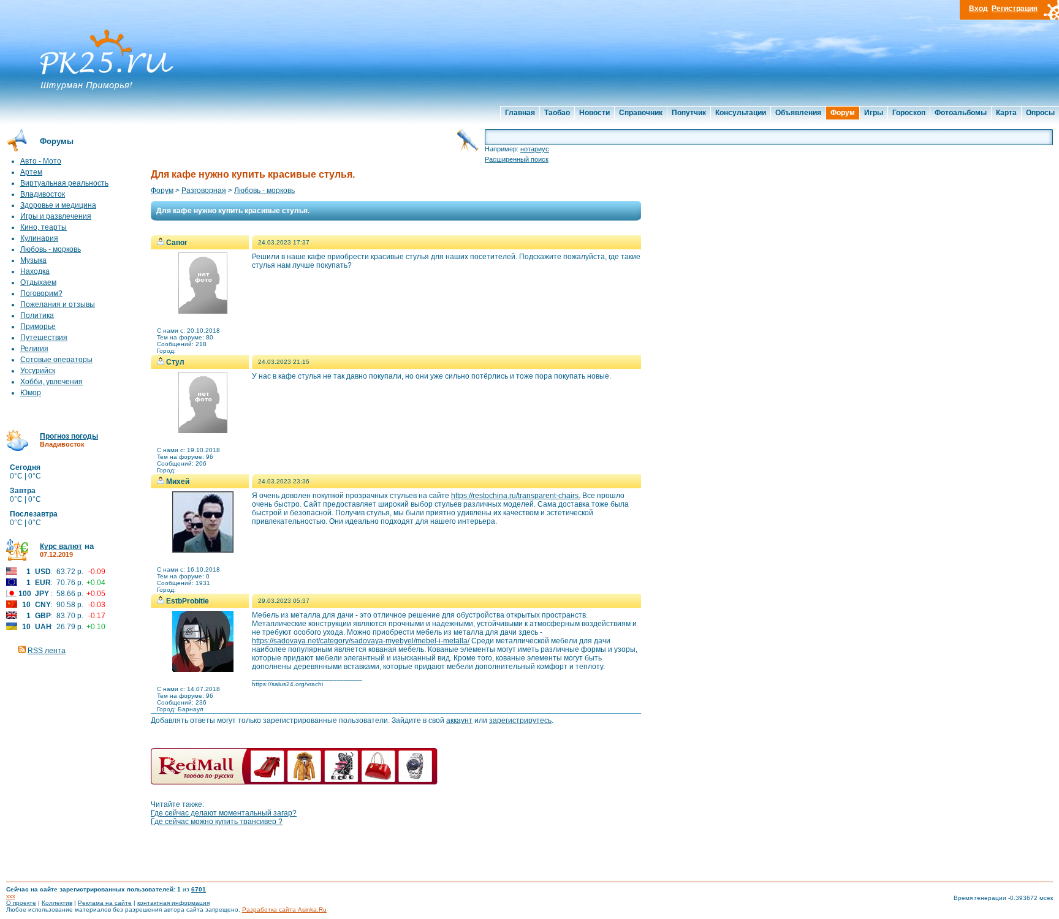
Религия (34, 348)
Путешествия (43, 337)
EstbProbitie (187, 601)
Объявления (798, 112)
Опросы (1040, 112)
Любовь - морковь (50, 249)
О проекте (21, 902)
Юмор (30, 392)
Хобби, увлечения (51, 381)
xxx (10, 896)
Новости (594, 112)
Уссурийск (37, 370)
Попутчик (689, 112)
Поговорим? (41, 293)
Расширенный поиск (516, 159)
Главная (520, 112)
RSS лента (47, 650)
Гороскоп (908, 112)
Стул (175, 362)
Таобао (557, 112)
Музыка (33, 260)
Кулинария (39, 238)
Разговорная (203, 190)
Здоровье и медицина (58, 205)
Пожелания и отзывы (57, 304)
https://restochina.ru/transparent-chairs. (515, 495)
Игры (873, 112)
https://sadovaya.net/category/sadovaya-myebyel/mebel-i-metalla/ (360, 641)
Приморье (38, 326)
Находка (35, 271)
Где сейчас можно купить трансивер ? (217, 821)
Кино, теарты (43, 227)
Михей (177, 481)
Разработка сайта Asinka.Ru (284, 909)
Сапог (177, 242)
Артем (31, 172)
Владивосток (42, 194)
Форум (842, 112)
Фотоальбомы (961, 112)
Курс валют (61, 546)
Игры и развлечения (55, 216)
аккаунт (459, 720)
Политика (37, 315)
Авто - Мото (40, 161)
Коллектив (57, 902)
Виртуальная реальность (64, 183)
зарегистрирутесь (520, 720)
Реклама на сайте (105, 902)
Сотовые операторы (56, 359)
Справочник (640, 112)
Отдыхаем (38, 282)
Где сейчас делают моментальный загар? (224, 813)
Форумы (57, 141)
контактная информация (173, 902)
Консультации (740, 112)
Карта (1006, 112)
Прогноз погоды (69, 436)
